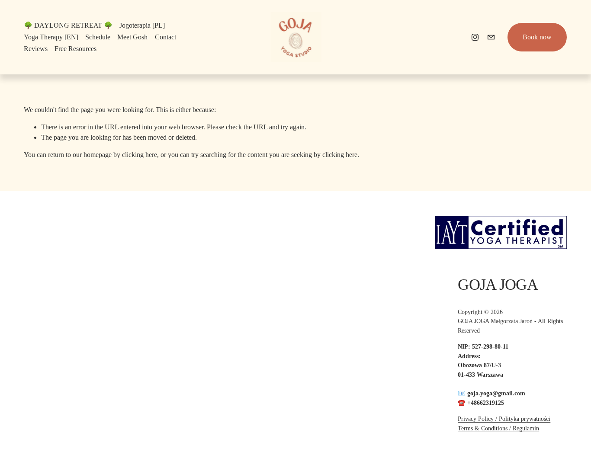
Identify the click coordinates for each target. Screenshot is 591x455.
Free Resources (75, 48)
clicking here (139, 154)
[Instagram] (475, 37)
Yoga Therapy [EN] (51, 37)
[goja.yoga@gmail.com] (491, 37)
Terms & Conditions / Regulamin (498, 428)
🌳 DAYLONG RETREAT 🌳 (68, 25)
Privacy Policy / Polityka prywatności (504, 418)
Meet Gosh (132, 37)
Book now (537, 37)
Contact (165, 37)
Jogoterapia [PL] (142, 25)
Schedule (97, 37)
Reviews (36, 48)
